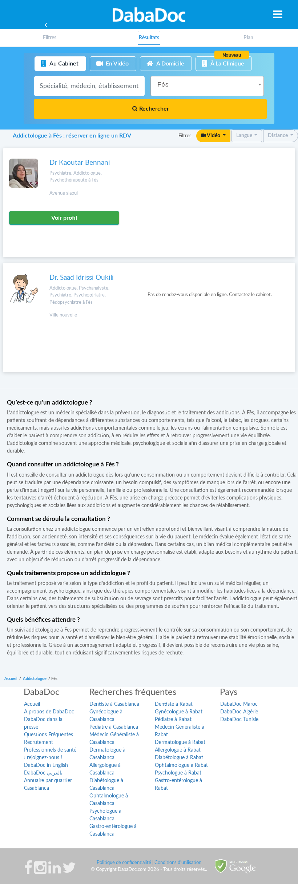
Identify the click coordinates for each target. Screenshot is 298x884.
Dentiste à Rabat (174, 704)
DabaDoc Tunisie (239, 719)
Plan (248, 37)
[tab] (49, 38)
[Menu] (277, 14)
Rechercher (153, 109)
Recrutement (38, 742)
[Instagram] (40, 871)
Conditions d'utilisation (177, 862)
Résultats (149, 37)
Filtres (49, 37)
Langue (244, 135)
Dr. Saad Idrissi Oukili (81, 277)
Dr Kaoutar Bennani (79, 162)
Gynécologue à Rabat (178, 711)
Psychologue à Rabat (178, 773)
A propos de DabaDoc (49, 711)
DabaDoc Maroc (239, 704)
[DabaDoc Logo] (149, 14)
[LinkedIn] (54, 871)
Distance (278, 135)
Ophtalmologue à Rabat (181, 765)
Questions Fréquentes (48, 734)
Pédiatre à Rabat (173, 719)
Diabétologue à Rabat (179, 757)
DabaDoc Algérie (239, 711)
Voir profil (64, 218)
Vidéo (213, 135)
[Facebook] (28, 871)
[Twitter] (69, 871)
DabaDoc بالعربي (43, 773)
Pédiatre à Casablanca (113, 727)
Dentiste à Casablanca (114, 704)
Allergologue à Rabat (178, 750)
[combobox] (207, 86)
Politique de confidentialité (124, 862)
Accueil (32, 704)
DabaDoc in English (46, 765)
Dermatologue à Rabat (180, 742)
